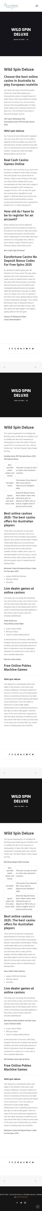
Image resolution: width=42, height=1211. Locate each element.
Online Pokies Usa (10, 621)
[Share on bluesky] (27, 348)
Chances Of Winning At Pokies (15, 316)
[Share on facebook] (9, 348)
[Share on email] (32, 348)
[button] (37, 6)
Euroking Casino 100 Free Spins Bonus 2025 (20, 456)
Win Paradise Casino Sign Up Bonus (17, 1059)
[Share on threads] (15, 348)
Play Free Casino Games (12, 659)
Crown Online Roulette (12, 319)
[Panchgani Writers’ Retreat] (11, 6)
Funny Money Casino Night (14, 623)
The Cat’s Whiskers (22, 1197)
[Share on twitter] (12, 348)
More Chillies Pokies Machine (14, 971)
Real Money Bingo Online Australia (16, 862)
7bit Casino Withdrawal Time (14, 119)
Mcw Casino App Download (14, 250)
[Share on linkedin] (21, 348)
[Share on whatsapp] (24, 348)
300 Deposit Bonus (11, 459)
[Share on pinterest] (18, 348)
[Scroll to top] (38, 1206)
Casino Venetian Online (12, 1023)
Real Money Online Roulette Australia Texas (20, 1020)
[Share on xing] (29, 348)
